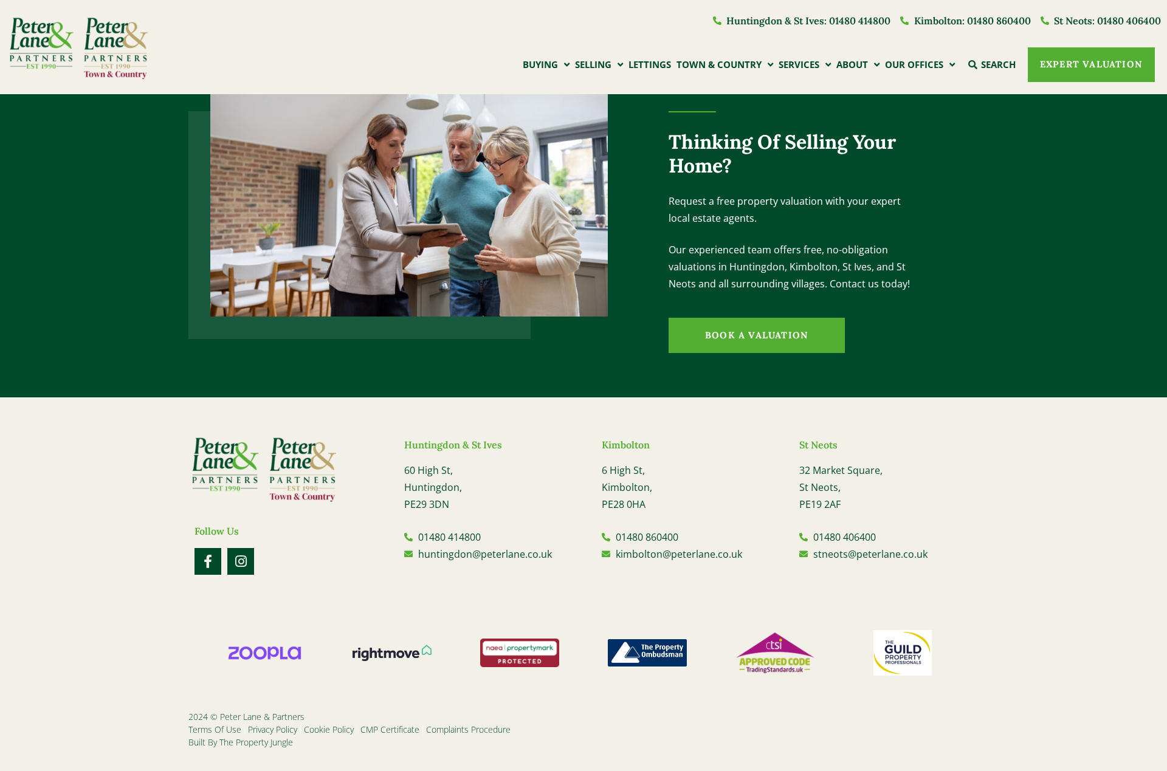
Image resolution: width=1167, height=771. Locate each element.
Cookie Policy (329, 729)
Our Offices (914, 64)
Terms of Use (214, 729)
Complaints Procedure (468, 729)
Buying (540, 64)
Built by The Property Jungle (240, 742)
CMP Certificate (389, 729)
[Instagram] (240, 561)
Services (799, 64)
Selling (593, 64)
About (852, 64)
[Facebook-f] (207, 561)
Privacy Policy (272, 729)
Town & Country (719, 64)
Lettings (649, 64)
